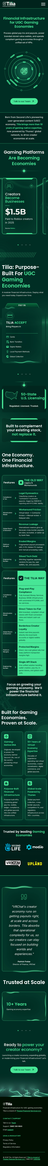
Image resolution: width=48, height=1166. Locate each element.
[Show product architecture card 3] (25, 374)
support (10, 1130)
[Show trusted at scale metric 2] (22, 1030)
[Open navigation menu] (43, 4)
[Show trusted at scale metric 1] (18, 1030)
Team (13, 1123)
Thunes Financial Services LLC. (28, 1111)
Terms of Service (9, 1143)
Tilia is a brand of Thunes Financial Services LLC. (21, 1158)
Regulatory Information (11, 1147)
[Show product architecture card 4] (29, 374)
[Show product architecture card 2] (22, 374)
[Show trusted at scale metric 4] (29, 1030)
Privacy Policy (8, 1140)
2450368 (36, 1159)
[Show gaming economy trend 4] (29, 244)
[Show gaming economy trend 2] (22, 244)
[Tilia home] (9, 4)
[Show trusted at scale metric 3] (25, 1030)
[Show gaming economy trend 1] (18, 244)
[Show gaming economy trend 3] (25, 244)
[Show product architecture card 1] (18, 374)
